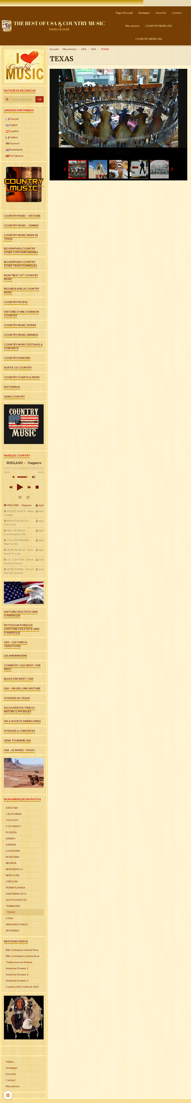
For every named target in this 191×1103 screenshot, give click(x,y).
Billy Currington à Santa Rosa (22, 956)
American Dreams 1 (17, 968)
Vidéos (10, 1061)
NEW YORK (13, 875)
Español (13, 131)
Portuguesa (16, 155)
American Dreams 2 (17, 974)
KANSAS (11, 844)
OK (39, 99)
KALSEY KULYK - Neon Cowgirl (19, 512)
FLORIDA (11, 832)
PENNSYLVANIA (15, 887)
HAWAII (10, 838)
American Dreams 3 (17, 980)
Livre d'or (161, 12)
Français (14, 118)
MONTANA (12, 856)
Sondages (144, 12)
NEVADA (11, 863)
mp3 (41, 505)
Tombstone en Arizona (19, 962)
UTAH (9, 918)
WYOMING (12, 930)
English (13, 124)
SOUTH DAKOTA (16, 899)
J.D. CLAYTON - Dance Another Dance (18, 561)
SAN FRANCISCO (16, 893)
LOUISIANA (13, 850)
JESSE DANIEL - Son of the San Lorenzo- (18, 570)
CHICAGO (12, 820)
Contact (177, 12)
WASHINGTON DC (17, 924)
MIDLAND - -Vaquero (19, 505)
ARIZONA (12, 807)
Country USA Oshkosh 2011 (22, 986)
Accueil (54, 49)
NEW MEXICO (14, 869)
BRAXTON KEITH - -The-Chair (17, 522)
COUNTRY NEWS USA (158, 25)
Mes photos (132, 25)
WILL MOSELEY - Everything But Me (15, 532)
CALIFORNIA (14, 813)
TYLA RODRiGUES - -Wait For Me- (18, 541)
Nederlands (16, 149)
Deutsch (14, 143)
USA (83, 49)
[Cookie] (8, 1095)
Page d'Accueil (124, 12)
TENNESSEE (13, 906)
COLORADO (13, 826)
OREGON (11, 881)
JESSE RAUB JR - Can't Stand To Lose (18, 551)
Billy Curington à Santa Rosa (22, 949)
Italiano (13, 137)
